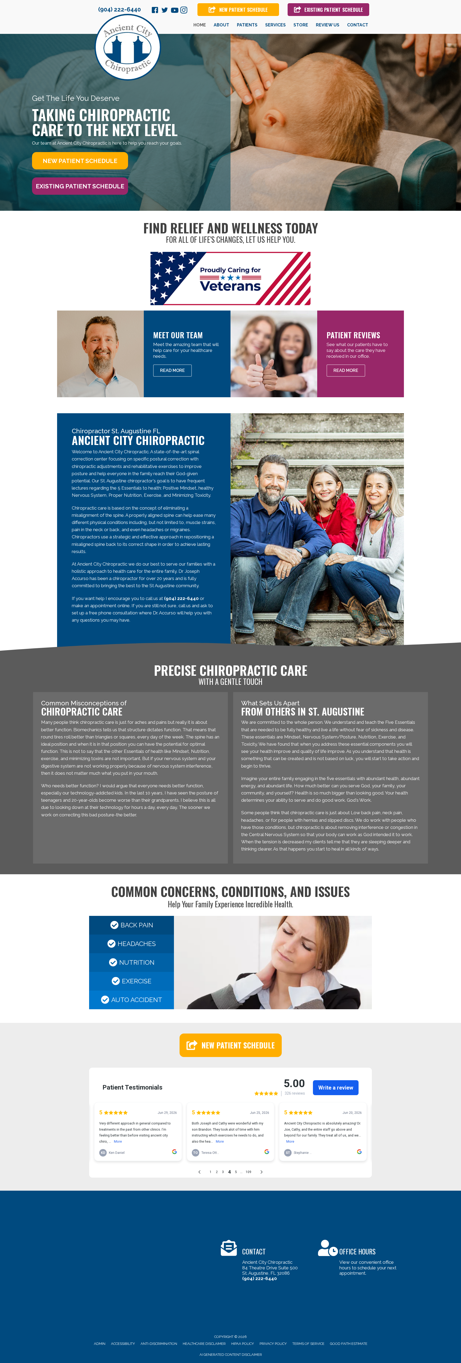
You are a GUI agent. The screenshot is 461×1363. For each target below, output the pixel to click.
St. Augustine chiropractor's (128, 480)
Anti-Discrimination (159, 1344)
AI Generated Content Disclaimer (231, 1355)
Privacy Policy (273, 1344)
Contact (357, 24)
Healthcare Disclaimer (204, 1344)
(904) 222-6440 (119, 9)
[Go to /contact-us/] (264, 1261)
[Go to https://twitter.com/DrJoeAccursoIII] (164, 11)
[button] (80, 160)
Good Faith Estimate (348, 1344)
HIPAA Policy (242, 1344)
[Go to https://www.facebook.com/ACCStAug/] (155, 11)
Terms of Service (308, 1344)
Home (199, 24)
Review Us (327, 24)
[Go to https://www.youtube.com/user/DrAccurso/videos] (174, 11)
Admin (99, 1344)
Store (300, 24)
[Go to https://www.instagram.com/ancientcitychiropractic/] (183, 11)
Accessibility (123, 1344)
